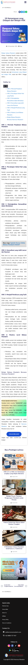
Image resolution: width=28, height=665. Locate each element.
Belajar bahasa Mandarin (8, 53)
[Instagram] (8, 645)
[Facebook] (12, 645)
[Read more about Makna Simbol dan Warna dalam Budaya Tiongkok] (14, 517)
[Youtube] (19, 645)
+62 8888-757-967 (10, 635)
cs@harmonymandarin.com (13, 632)
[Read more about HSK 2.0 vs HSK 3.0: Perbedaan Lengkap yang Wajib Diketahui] (14, 465)
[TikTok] (15, 645)
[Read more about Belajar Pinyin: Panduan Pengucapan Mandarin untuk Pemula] (14, 492)
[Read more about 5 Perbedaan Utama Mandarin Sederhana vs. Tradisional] (14, 541)
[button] (20, 12)
